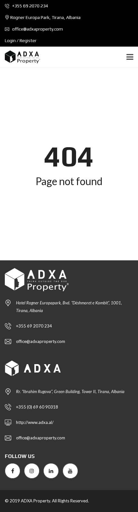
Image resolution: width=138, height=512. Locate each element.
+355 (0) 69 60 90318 (37, 406)
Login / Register (21, 40)
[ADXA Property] (20, 57)
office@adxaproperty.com (37, 28)
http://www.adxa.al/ (35, 422)
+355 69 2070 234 (29, 5)
